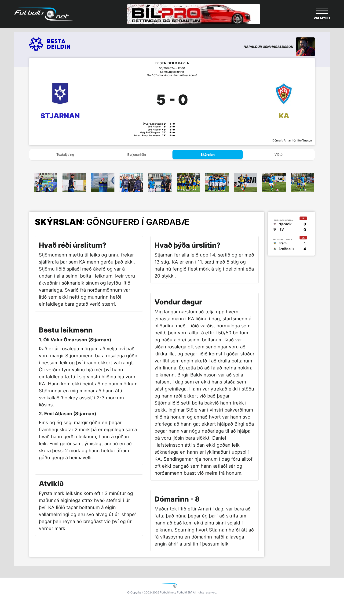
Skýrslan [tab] (208, 154)
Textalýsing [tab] (65, 154)
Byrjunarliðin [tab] (136, 154)
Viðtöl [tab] (278, 154)
